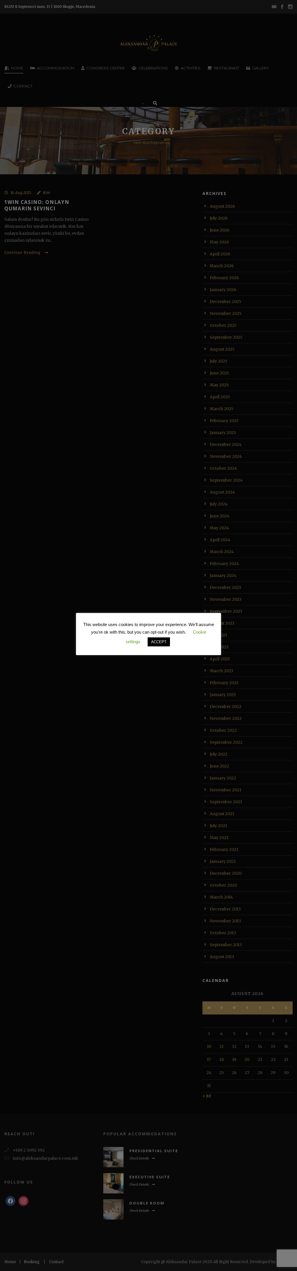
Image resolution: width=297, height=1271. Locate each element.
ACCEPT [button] (158, 642)
